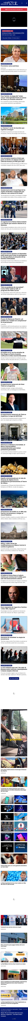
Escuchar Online (7, 38)
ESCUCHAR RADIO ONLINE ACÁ (14, 9)
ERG (15, 1019)
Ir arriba (25, 1009)
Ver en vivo (16, 38)
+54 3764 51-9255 (17, 1014)
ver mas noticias (14, 678)
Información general (6, 63)
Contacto (3, 1016)
